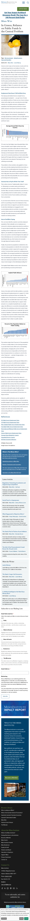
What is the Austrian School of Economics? (12, 812)
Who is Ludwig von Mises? (7, 810)
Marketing (4, 676)
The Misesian (7, 658)
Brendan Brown (19, 534)
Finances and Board (6, 850)
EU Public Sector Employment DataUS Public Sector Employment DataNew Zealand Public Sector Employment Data (13, 422)
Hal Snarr (17, 487)
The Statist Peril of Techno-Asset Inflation (14, 531)
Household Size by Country (8, 437)
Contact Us (4, 859)
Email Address (5, 669)
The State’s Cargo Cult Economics (12, 574)
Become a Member (11, 778)
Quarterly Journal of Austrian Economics (11, 815)
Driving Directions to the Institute (9, 835)
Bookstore (6, 649)
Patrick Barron (22, 551)
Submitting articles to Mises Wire (10, 461)
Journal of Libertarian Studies (8, 817)
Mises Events (4, 840)
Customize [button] (4, 918)
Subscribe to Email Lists (7, 852)
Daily (4, 620)
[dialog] (15, 914)
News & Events (7, 639)
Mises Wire (6, 21)
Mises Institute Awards (7, 842)
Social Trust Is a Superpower (10, 500)
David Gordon (22, 516)
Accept (26, 918)
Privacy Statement (6, 857)
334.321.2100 (8, 876)
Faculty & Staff (5, 847)
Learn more (10, 684)
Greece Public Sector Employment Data (11, 433)
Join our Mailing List (6, 884)
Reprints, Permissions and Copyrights (11, 464)
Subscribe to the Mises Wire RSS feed (11, 472)
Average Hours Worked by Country (10, 435)
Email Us (3, 882)
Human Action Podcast (7, 822)
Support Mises (23, 9)
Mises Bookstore (5, 845)
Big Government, (9, 58)
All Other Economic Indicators (8, 439)
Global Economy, (18, 58)
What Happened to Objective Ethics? (13, 514)
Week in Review (7, 630)
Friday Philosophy (13, 516)
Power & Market (13, 551)
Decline (21, 918)
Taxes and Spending (6, 60)
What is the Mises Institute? (8, 832)
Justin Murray (17, 63)
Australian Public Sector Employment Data (12, 426)
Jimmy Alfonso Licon (20, 502)
